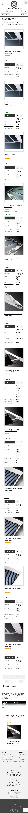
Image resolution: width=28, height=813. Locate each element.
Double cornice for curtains (12, 761)
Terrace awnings (10, 756)
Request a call (6, 14)
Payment (3, 761)
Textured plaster (22, 766)
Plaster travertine (22, 763)
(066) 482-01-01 (14, 785)
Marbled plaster (22, 764)
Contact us (4, 757)
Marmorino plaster (22, 761)
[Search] (25, 11)
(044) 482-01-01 (14, 775)
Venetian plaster (22, 754)
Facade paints (21, 757)
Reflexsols (9, 757)
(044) (9, 8)
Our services (4, 759)
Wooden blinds (9, 754)
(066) (19, 8)
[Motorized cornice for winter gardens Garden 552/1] (14, 732)
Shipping (3, 763)
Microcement (21, 759)
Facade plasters (22, 756)
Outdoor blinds (9, 759)
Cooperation (4, 756)
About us (3, 754)
